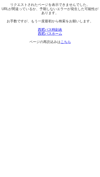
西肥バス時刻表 (50, 30)
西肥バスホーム (50, 34)
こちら (66, 42)
